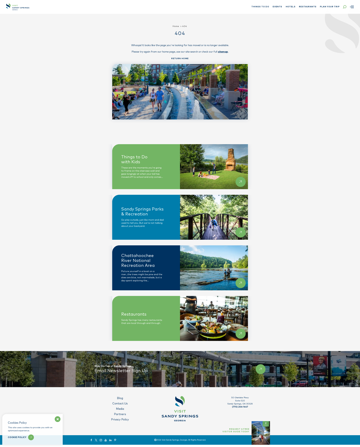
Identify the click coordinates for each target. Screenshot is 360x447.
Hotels (290, 7)
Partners (120, 414)
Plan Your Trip (329, 7)
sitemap (223, 52)
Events (277, 7)
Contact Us (120, 403)
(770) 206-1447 (240, 407)
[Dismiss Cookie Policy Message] (57, 419)
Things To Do (260, 7)
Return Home (180, 59)
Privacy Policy (120, 419)
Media (120, 409)
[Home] (17, 7)
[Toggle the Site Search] (344, 7)
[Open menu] (352, 7)
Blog (120, 398)
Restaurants (307, 7)
